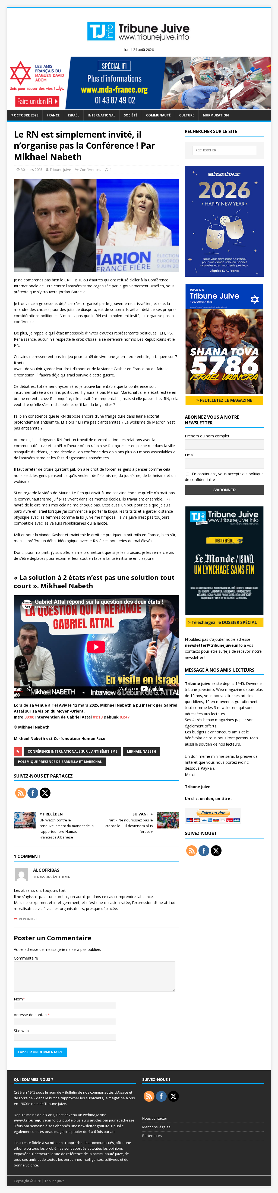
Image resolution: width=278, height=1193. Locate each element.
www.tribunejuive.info (35, 1120)
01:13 (98, 717)
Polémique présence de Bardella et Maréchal (60, 761)
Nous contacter (154, 1118)
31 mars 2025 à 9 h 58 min (51, 877)
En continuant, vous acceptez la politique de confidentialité (224, 476)
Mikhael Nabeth (141, 751)
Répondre (28, 918)
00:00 (29, 717)
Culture (186, 115)
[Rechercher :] (224, 150)
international (101, 115)
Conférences (90, 169)
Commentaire (26, 958)
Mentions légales (156, 1126)
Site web (21, 1030)
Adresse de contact (31, 1014)
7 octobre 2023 (24, 115)
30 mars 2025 (31, 169)
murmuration (216, 115)
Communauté (158, 115)
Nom (18, 999)
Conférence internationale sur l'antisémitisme (72, 751)
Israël (73, 115)
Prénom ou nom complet (207, 435)
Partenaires (152, 1135)
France (53, 115)
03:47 (124, 717)
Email (189, 454)
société (131, 115)
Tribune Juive (60, 169)
